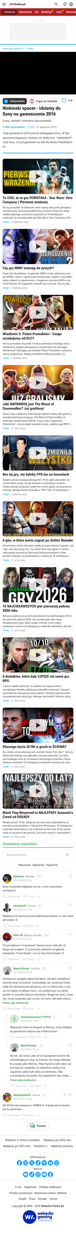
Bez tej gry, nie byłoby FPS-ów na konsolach (38, 465)
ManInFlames (21, 968)
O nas (18, 1187)
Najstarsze (38, 865)
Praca (32, 1198)
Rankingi (46, 12)
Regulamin (30, 1187)
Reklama (62, 1193)
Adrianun (18, 876)
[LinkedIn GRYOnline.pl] (50, 1162)
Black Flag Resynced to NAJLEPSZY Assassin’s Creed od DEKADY (38, 806)
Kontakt (42, 1198)
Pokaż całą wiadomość (16, 1003)
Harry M (18, 935)
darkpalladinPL (22, 1095)
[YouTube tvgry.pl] (25, 1174)
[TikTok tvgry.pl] (31, 1174)
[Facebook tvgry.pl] (50, 1174)
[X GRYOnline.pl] (31, 1162)
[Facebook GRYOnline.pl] (19, 1162)
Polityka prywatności (21, 1193)
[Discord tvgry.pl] (44, 1174)
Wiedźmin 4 (40, 1146)
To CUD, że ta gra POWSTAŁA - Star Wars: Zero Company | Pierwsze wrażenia (38, 191)
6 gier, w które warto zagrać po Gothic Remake (38, 531)
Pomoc (53, 1198)
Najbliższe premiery (62, 1146)
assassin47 (20, 905)
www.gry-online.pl (13, 48)
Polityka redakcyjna (50, 1187)
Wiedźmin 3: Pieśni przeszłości (22, 1140)
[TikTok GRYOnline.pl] (38, 1162)
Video (30, 48)
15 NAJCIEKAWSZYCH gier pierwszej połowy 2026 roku (38, 600)
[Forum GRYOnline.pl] (56, 1162)
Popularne (52, 865)
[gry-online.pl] (17, 4)
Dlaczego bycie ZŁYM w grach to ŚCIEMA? (38, 738)
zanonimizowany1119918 (36, 1017)
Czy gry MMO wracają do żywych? (38, 259)
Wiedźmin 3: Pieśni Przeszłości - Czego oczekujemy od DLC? (38, 327)
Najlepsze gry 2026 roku (57, 1140)
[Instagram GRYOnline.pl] (25, 1162)
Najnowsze (24, 865)
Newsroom (25, 12)
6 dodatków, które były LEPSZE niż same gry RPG (38, 670)
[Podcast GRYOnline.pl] (44, 1162)
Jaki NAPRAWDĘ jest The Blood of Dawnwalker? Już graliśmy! (38, 397)
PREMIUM (9, 12)
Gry (37, 12)
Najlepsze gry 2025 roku (16, 1146)
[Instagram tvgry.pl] (38, 1174)
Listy (59, 12)
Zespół (22, 1198)
